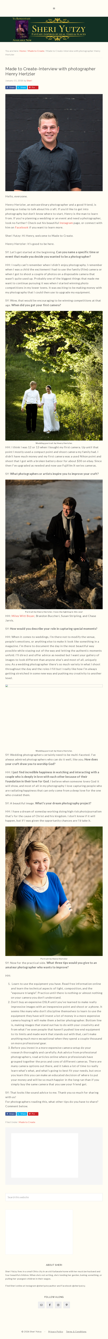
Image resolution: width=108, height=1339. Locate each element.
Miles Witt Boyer (23, 615)
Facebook (21, 227)
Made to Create (27, 1122)
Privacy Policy (55, 1331)
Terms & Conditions (76, 1331)
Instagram (67, 222)
